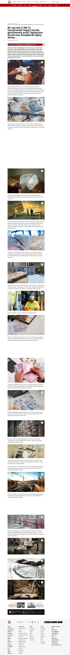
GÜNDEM (19, 1)
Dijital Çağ (21, 650)
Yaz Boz (20, 630)
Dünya (29, 5)
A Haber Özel (11, 630)
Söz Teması (21, 645)
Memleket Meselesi (23, 638)
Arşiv (53, 636)
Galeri (42, 626)
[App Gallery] (40, 612)
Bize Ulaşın (54, 630)
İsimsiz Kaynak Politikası (57, 645)
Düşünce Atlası (22, 628)
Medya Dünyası (22, 646)
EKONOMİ (24, 1)
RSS (52, 628)
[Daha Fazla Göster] (43, 41)
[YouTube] (32, 622)
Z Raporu (21, 651)
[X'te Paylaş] (38, 41)
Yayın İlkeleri (55, 643)
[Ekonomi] (49, 1)
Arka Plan (21, 636)
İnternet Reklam (56, 626)
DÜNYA (28, 1)
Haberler (9, 23)
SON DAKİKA (14, 1)
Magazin (40, 5)
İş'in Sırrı (21, 648)
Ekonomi (35, 5)
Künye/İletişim (55, 631)
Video (9, 626)
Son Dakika (10, 635)
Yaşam (25, 5)
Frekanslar (54, 635)
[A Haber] (9, 2)
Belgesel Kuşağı (22, 641)
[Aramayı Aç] (59, 2)
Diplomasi (21, 643)
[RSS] (38, 622)
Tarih (9, 650)
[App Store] (25, 612)
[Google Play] (33, 612)
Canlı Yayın (10, 628)
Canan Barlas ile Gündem (24, 635)
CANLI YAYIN (44, 1)
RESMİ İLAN (37, 1)
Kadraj (20, 631)
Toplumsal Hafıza (23, 633)
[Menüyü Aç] (61, 2)
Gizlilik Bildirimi (55, 640)
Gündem (19, 5)
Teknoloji (56, 5)
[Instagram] (29, 622)
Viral (9, 643)
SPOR (32, 1)
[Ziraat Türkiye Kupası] (57, 2)
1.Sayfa (20, 653)
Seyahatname (22, 640)
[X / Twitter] (26, 622)
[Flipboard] (35, 622)
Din (8, 648)
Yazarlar (10, 653)
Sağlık (9, 651)
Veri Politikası (55, 633)
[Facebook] (23, 622)
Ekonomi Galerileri (14, 23)
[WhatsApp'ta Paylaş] (41, 41)
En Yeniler (14, 5)
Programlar (21, 626)
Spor (45, 5)
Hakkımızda (54, 641)
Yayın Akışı (54, 638)
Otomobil (50, 5)
